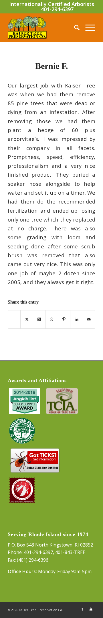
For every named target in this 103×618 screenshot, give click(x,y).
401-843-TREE (70, 552)
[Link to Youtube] (91, 609)
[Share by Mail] (89, 319)
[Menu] (87, 27)
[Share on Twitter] (27, 319)
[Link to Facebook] (82, 609)
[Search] (74, 27)
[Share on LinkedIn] (76, 319)
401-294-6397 (57, 9)
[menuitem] (74, 27)
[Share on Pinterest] (64, 319)
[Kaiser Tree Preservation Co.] (43, 27)
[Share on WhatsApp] (51, 319)
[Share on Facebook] (14, 319)
